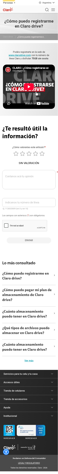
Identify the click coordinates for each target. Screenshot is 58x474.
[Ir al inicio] (9, 447)
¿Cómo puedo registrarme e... (31, 37)
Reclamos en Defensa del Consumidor (29, 458)
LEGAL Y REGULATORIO (29, 463)
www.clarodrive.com (20, 55)
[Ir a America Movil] (28, 447)
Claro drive (8, 37)
